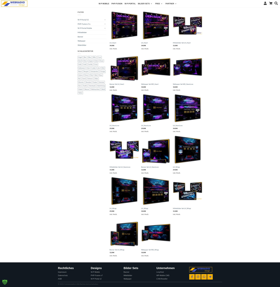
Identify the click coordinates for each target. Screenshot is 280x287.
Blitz (94, 57)
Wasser (87, 89)
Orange (102, 71)
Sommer (101, 82)
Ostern (80, 75)
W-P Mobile (95, 272)
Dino (85, 61)
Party (86, 75)
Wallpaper (81, 41)
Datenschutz (63, 275)
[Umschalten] (105, 19)
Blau (89, 57)
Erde (96, 61)
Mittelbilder (82, 32)
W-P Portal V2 (83, 20)
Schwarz (90, 78)
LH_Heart (113, 43)
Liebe (93, 68)
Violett (80, 89)
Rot (79, 78)
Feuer (101, 61)
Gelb (79, 64)
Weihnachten (95, 89)
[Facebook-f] (192, 277)
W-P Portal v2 (96, 279)
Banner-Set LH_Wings (117, 250)
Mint (103, 68)
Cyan (99, 57)
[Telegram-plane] (210, 277)
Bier (85, 57)
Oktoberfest (94, 71)
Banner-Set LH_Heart (117, 84)
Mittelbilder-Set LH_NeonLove (120, 167)
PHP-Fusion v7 (97, 275)
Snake (95, 82)
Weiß (103, 89)
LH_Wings (176, 167)
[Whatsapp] (204, 277)
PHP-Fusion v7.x (84, 24)
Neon (80, 71)
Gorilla (90, 64)
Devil (80, 61)
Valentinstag (101, 86)
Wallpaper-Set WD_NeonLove (183, 84)
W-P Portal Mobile (85, 28)
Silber (96, 78)
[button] (5, 282)
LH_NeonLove (114, 125)
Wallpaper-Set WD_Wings (150, 250)
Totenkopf (92, 86)
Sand (84, 78)
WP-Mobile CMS (162, 275)
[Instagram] (198, 277)
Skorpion (88, 82)
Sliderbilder (82, 45)
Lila (98, 68)
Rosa (100, 75)
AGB (60, 279)
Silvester (81, 82)
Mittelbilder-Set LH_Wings (182, 208)
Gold (84, 64)
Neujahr (86, 71)
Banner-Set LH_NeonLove (150, 167)
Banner (80, 37)
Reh (96, 75)
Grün (95, 64)
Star (79, 86)
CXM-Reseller (161, 279)
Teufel (85, 86)
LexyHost (160, 272)
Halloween (81, 68)
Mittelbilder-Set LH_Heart (182, 43)
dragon (90, 61)
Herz (88, 68)
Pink (91, 75)
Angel (80, 57)
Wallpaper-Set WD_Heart (149, 84)
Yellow (80, 93)
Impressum (62, 272)
